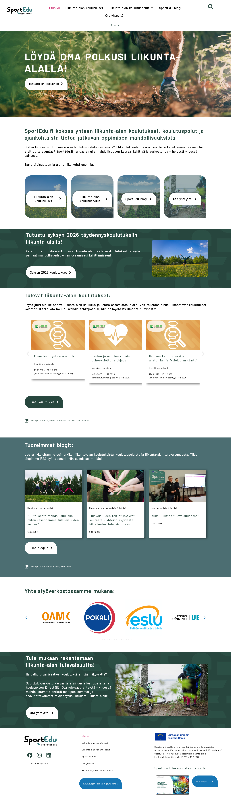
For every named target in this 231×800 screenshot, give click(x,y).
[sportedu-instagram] (40, 755)
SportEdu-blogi (170, 8)
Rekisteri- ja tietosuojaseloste (97, 770)
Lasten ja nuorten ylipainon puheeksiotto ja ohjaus (112, 358)
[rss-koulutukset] (27, 421)
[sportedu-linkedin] (49, 755)
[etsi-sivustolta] (210, 6)
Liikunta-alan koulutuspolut (129, 8)
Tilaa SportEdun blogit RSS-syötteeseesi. (50, 566)
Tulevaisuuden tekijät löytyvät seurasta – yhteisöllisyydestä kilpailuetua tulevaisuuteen (112, 520)
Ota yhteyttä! (115, 15)
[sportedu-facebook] (30, 755)
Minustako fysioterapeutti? (54, 356)
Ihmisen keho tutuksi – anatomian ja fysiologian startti (173, 358)
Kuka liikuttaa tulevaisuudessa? (175, 516)
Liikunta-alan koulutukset (84, 8)
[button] (28, 353)
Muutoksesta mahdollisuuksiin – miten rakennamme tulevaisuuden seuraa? (53, 520)
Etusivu (54, 8)
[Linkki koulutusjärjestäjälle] (49, 617)
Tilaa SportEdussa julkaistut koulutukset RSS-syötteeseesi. (59, 420)
